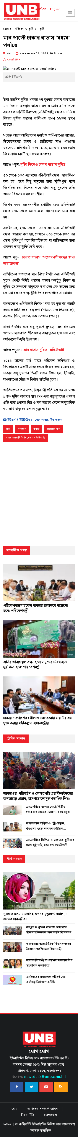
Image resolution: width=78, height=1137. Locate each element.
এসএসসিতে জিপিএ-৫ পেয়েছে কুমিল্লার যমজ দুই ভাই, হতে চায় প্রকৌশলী (50, 842)
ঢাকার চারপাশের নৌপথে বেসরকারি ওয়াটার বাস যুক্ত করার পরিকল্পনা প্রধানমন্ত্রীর (38, 720)
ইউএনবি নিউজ (13, 59)
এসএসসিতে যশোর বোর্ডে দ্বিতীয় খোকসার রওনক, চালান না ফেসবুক (48, 809)
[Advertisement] (39, 495)
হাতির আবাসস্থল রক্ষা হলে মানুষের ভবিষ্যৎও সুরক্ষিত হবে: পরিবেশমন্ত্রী (35, 664)
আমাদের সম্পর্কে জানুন (42, 1108)
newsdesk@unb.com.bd (39, 1077)
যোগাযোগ (50, 1115)
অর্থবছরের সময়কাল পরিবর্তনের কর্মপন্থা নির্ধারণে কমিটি (45, 979)
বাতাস (37, 429)
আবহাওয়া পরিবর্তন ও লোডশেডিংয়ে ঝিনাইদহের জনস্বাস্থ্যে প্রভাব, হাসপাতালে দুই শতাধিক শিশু (38, 796)
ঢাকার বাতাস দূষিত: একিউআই (42, 350)
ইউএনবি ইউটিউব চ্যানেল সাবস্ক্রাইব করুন (34, 420)
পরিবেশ (22, 429)
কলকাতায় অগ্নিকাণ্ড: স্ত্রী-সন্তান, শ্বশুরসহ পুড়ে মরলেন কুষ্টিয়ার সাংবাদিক (45, 826)
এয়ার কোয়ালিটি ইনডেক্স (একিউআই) (25, 438)
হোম (6, 29)
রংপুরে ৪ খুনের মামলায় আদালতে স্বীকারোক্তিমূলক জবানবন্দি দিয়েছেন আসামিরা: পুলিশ (48, 930)
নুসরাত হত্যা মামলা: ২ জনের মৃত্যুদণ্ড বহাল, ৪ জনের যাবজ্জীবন (35, 916)
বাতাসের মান (53, 429)
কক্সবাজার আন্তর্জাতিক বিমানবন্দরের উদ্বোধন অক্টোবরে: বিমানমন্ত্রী (48, 946)
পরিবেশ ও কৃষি (24, 29)
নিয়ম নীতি (27, 1115)
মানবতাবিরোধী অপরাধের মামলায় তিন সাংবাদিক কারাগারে (49, 963)
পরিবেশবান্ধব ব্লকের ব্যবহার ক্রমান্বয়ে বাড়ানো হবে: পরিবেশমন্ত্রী (35, 608)
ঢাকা (8, 429)
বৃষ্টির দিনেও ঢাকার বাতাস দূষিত (43, 165)
